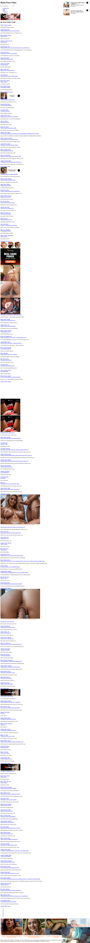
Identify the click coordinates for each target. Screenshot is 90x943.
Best (4, 9)
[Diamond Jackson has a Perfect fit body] (9, 76)
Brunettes (10, 804)
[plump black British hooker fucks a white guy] (11, 828)
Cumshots (5, 149)
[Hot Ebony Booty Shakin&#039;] (8, 816)
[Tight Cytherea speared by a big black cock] (10, 191)
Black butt (10, 821)
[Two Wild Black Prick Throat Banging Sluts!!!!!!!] (11, 583)
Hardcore (9, 437)
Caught (5, 69)
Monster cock (8, 336)
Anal (2, 52)
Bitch (8, 688)
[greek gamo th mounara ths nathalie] (8, 128)
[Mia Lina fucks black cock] (7, 811)
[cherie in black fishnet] (6, 856)
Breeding (7, 843)
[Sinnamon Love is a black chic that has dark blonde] (12, 555)
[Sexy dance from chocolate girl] (7, 862)
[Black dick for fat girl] (5, 196)
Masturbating (10, 235)
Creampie (9, 35)
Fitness (8, 80)
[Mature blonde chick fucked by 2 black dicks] (10, 702)
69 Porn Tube (6, 8)
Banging (6, 160)
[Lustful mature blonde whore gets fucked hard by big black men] (14, 461)
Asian (2, 57)
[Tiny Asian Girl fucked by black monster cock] (11, 532)
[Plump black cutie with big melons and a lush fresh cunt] (13, 527)
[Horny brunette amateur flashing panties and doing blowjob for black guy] (16, 455)
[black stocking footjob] (6, 805)
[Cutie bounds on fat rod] (6, 360)
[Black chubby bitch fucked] (7, 683)
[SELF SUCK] (4, 236)
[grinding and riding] (5, 111)
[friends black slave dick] (6, 185)
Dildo (7, 476)
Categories (5, 11)
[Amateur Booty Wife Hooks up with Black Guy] (11, 162)
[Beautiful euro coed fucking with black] (9, 174)
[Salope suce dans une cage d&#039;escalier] (10, 566)
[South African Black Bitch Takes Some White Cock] (12, 741)
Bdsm (2, 677)
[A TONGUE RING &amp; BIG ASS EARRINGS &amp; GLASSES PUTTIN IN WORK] (20, 879)
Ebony (4, 80)
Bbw (6, 29)
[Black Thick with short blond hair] (8, 326)
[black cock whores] (5, 753)
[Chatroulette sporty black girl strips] (8, 901)
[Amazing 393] (4, 36)
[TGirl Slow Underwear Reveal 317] (8, 730)
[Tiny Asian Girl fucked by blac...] (8, 202)
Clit (8, 324)
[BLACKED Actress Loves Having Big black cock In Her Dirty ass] (15, 47)
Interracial (9, 347)
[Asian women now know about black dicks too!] (11, 644)
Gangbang (5, 91)
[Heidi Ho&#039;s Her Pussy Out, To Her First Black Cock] (13, 337)
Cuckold (9, 375)
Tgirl (7, 734)
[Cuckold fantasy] (4, 371)
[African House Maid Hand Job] (7, 365)
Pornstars (8, 877)
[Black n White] (4, 444)
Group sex (10, 91)
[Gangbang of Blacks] (5, 87)
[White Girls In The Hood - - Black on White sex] (11, 343)
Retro (7, 353)
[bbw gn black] (4, 544)
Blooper (5, 792)
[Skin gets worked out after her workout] (9, 145)
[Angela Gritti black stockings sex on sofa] (10, 873)
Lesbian (8, 493)
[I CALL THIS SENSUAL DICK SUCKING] (11, 377)
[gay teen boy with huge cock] (7, 208)
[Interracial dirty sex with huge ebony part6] (10, 483)
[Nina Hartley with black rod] (7, 696)
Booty (7, 109)
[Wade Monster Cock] (5, 331)
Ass (4, 52)
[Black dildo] (3, 549)
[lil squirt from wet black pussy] (7, 822)
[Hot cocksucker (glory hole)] (7, 150)
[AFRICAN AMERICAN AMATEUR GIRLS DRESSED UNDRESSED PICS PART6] (20, 133)
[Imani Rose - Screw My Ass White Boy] (9, 116)
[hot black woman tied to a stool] (8, 672)
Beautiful (2, 178)
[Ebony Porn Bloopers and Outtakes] (8, 788)
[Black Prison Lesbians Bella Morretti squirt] (10, 489)
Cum (9, 46)
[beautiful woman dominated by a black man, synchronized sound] (15, 850)
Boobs (8, 560)
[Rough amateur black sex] (6, 758)
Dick (4, 190)
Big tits (4, 201)
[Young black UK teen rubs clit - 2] (8, 320)
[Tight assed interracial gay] (6, 466)
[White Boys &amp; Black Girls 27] (8, 719)
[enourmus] (3, 478)
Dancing (5, 866)
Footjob (9, 809)
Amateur (2, 29)
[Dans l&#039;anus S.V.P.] (6, 219)
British (4, 832)
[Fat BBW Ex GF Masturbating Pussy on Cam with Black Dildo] (14, 572)
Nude (7, 751)
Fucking (8, 319)
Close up (9, 195)
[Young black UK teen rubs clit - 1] (8, 627)
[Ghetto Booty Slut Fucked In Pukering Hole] (10, 666)
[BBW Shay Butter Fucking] (7, 59)
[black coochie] (4, 81)
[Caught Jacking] (4, 64)
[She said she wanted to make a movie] (9, 845)
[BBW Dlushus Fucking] (6, 25)
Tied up (8, 677)
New (4, 10)
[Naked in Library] (5, 747)
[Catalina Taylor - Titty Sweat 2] (7, 432)
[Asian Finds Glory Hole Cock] (7, 621)
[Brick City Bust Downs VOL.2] (8, 99)
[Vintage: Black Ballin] (6, 655)
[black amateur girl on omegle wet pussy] (9, 139)
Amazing (6, 40)
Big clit (6, 729)
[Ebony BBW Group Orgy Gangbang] (9, 354)
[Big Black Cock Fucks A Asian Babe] (9, 53)
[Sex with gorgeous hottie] (6, 105)
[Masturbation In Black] (6, 230)
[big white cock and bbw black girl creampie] (10, 707)
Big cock (7, 52)
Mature (4, 86)
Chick (8, 706)
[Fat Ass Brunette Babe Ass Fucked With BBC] (11, 438)
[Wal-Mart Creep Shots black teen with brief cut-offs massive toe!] (14, 449)
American (10, 138)
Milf (4, 353)
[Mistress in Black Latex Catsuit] (8, 736)
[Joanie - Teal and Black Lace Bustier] (9, 225)
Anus (4, 224)
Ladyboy (5, 235)
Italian (4, 877)
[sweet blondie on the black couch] (8, 179)
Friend (7, 190)
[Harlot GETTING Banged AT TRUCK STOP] (11, 156)
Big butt (10, 40)
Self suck (8, 241)
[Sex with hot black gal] (6, 632)
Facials (4, 347)
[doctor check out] (4, 884)
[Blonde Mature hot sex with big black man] (10, 30)
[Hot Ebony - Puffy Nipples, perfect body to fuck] (11, 314)
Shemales (8, 229)
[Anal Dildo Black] (5, 472)
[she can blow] (4, 782)
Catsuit (8, 740)
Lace (4, 229)
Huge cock (8, 212)
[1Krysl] (2, 713)
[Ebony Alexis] (4, 578)
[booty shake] (4, 777)
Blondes (5, 35)
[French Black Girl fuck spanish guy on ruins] (10, 794)
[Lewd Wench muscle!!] (6, 348)
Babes (4, 57)
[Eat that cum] (4, 42)
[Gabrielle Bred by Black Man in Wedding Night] (11, 661)
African (2, 138)
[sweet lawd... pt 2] (5, 538)
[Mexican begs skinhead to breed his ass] (9, 839)
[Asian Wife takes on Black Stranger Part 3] (10, 867)
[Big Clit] (3, 724)
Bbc (8, 207)
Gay (8, 69)
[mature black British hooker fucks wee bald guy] (11, 890)
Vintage (8, 86)
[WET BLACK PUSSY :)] (6, 678)
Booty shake (6, 781)
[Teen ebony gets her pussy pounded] (8, 799)
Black (8, 29)
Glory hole (8, 155)
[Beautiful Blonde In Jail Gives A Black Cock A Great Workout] (14, 896)
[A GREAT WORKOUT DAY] (7, 771)
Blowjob (9, 178)
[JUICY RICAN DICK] (6, 213)
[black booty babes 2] (5, 649)
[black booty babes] (5, 122)
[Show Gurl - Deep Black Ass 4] (8, 70)
